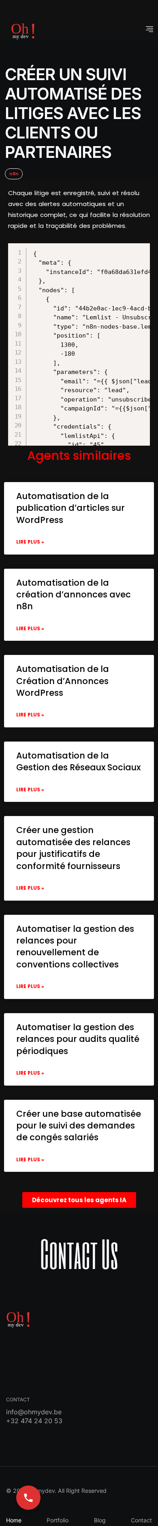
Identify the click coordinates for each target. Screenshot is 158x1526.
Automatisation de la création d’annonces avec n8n (73, 594)
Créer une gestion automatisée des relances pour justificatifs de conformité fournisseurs (73, 847)
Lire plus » (30, 541)
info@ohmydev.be (34, 1412)
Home (13, 1520)
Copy (74, 251)
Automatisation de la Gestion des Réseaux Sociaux (78, 761)
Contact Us (79, 1253)
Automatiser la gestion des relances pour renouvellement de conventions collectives (75, 946)
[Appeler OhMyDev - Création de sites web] (28, 1498)
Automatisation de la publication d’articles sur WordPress (70, 508)
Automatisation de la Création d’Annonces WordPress (62, 681)
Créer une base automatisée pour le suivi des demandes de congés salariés (78, 1125)
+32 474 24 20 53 (34, 1421)
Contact (141, 1520)
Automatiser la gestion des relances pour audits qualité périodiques (77, 1039)
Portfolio (57, 1520)
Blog (100, 1520)
